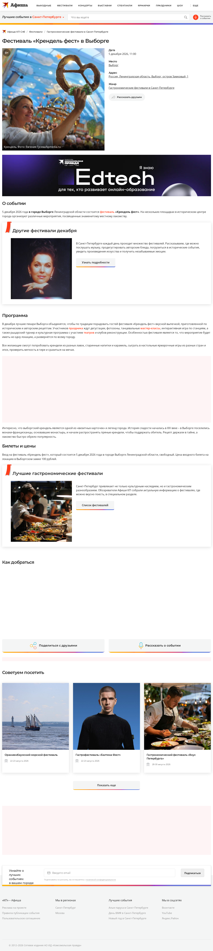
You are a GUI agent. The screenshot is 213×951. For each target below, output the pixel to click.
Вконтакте (168, 907)
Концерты (85, 5)
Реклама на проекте (14, 907)
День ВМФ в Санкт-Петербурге (127, 913)
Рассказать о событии (205, 17)
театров (89, 332)
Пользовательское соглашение (21, 918)
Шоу (180, 5)
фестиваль (107, 212)
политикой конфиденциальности (101, 879)
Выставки (105, 5)
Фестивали (65, 5)
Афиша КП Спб (16, 31)
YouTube (167, 913)
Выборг (113, 65)
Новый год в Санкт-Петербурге (127, 918)
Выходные (43, 5)
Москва (59, 913)
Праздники (164, 5)
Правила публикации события (20, 913)
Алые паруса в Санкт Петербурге (128, 907)
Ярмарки (144, 5)
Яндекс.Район (170, 918)
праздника (76, 328)
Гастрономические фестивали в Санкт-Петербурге (77, 31)
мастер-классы (150, 328)
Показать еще (106, 785)
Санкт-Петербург (65, 907)
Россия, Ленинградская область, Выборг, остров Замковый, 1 (148, 76)
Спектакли (124, 5)
